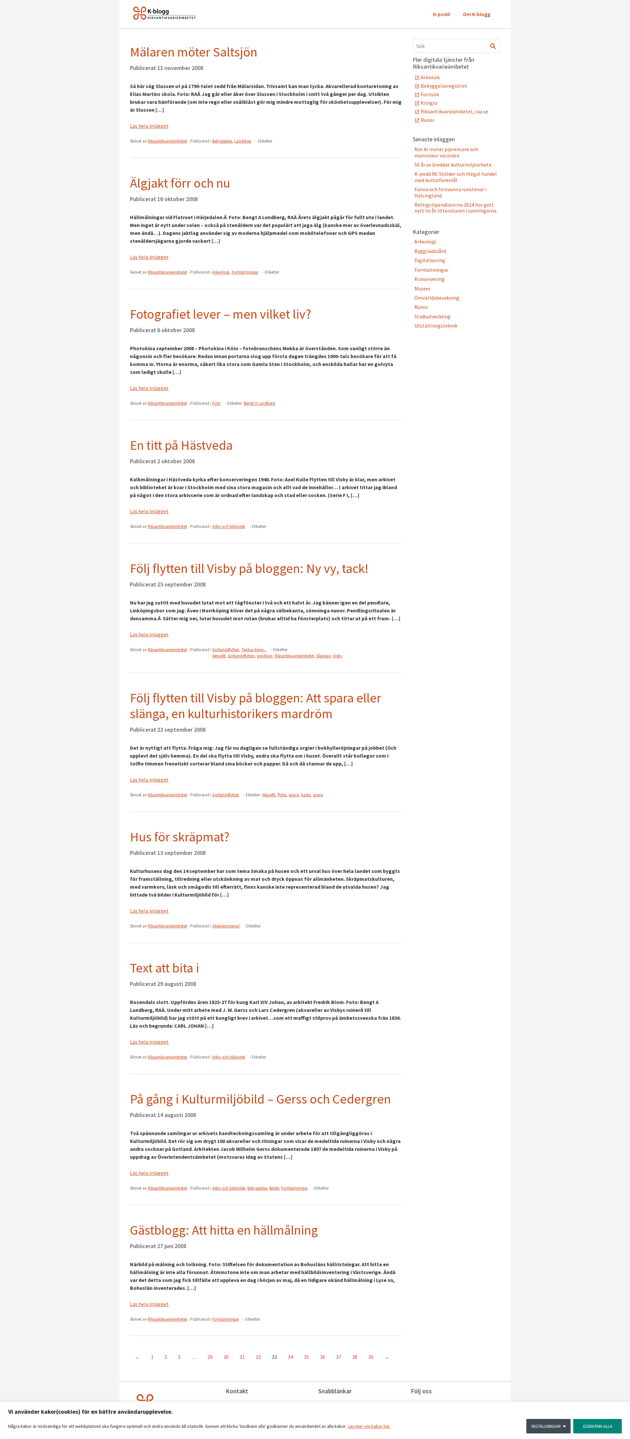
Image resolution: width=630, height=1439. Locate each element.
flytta (282, 795)
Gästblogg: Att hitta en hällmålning (224, 1230)
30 (226, 1357)
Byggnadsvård (430, 251)
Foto (216, 403)
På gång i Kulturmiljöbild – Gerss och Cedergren (260, 1099)
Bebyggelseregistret (444, 85)
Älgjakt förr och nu (180, 183)
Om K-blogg (476, 14)
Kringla (429, 103)
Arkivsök (430, 77)
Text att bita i (164, 968)
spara (318, 795)
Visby (337, 656)
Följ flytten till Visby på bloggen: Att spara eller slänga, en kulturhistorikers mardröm (255, 706)
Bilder (274, 1188)
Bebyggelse (222, 141)
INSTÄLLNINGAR (546, 1426)
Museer (422, 288)
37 (338, 1357)
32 (258, 1357)
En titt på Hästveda (181, 445)
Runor (427, 120)
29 (210, 1357)
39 (370, 1357)
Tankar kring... (254, 649)
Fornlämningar (245, 272)
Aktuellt (218, 656)
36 (322, 1357)
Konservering (429, 279)
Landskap (242, 141)
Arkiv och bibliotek (228, 526)
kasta (306, 795)
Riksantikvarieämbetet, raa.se (454, 111)
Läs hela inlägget (149, 126)
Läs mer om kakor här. (369, 1426)
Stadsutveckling (432, 316)
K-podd (441, 14)
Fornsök (430, 94)
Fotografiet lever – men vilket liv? (220, 314)
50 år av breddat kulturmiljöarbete (453, 164)
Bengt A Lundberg (259, 403)
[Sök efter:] (456, 46)
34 (290, 1357)
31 (242, 1357)
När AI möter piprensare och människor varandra (446, 152)
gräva (294, 795)
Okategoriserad (226, 926)
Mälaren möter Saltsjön (193, 52)
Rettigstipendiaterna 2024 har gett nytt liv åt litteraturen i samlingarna (455, 207)
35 (306, 1357)
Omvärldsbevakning (436, 297)
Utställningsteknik (435, 325)
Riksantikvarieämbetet (294, 656)
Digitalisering (429, 260)
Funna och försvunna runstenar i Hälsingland (450, 192)
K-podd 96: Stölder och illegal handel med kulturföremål (455, 177)
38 (354, 1357)
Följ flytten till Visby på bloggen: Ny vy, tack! (249, 568)
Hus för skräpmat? (179, 837)
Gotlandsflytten (225, 649)
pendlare (264, 656)
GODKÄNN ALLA (597, 1426)
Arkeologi (220, 272)
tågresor (323, 656)
